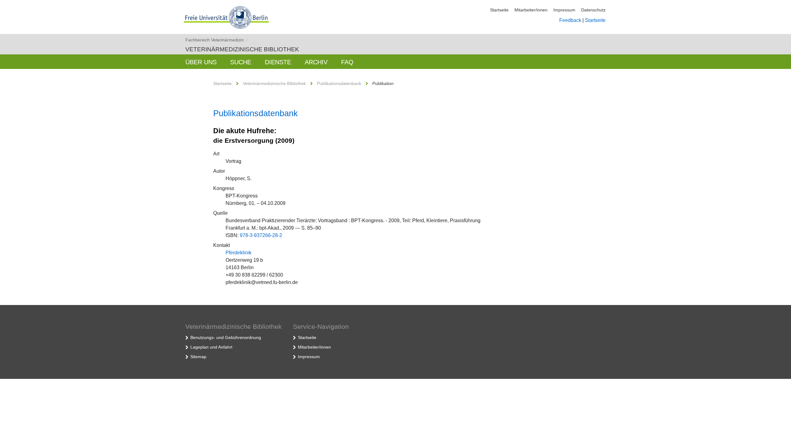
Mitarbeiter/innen (531, 9)
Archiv (316, 62)
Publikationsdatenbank (339, 83)
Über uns (201, 62)
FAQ (347, 62)
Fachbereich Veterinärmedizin (216, 40)
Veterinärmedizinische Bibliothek (242, 49)
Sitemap (198, 356)
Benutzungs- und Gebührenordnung (225, 337)
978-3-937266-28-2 (261, 235)
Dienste (278, 62)
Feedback (570, 20)
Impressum (564, 9)
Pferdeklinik (239, 252)
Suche (240, 62)
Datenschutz (593, 9)
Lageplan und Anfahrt (211, 347)
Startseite (499, 9)
